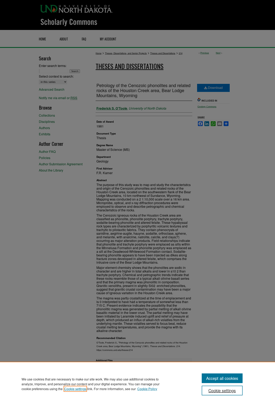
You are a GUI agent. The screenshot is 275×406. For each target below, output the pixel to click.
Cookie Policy (147, 388)
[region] (137, 384)
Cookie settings (75, 388)
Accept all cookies (222, 378)
